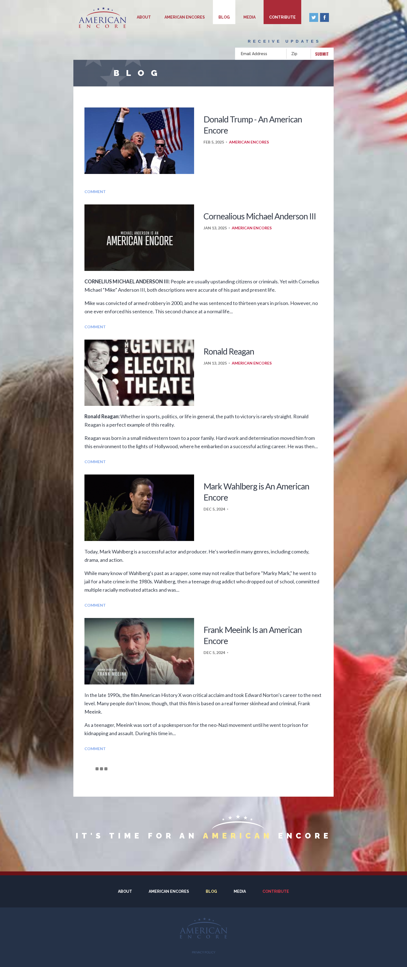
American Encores (184, 17)
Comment (95, 191)
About (144, 17)
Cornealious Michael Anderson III (260, 216)
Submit (322, 54)
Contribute (282, 17)
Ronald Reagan (229, 351)
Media (249, 17)
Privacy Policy (203, 952)
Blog (224, 17)
